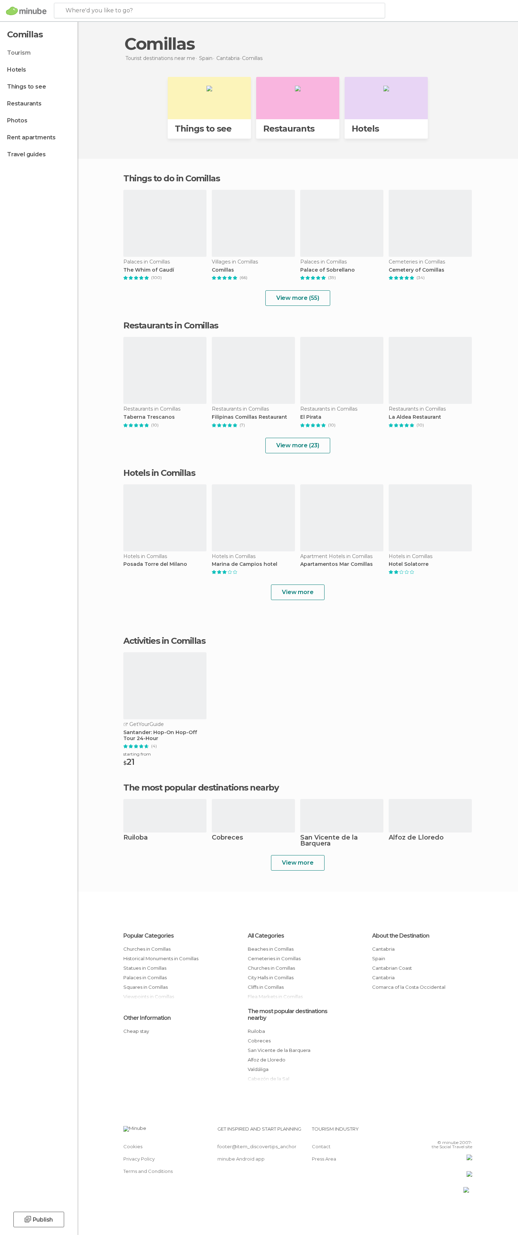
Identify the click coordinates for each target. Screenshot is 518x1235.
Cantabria (383, 949)
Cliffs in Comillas (266, 987)
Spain (378, 958)
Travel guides (26, 154)
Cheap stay (136, 1031)
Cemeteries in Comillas (274, 958)
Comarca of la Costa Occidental (408, 987)
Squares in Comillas (145, 987)
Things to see (26, 86)
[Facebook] (432, 1131)
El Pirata (310, 417)
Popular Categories (148, 935)
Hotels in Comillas (159, 473)
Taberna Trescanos (149, 417)
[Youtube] (467, 1131)
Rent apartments (31, 137)
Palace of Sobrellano (327, 270)
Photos (17, 120)
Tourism (19, 52)
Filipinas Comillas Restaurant (249, 417)
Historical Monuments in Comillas (160, 958)
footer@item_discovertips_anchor (256, 1146)
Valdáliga (258, 1069)
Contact (321, 1146)
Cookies (132, 1146)
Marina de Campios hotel (244, 564)
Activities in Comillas (164, 641)
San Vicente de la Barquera (329, 841)
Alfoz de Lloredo (416, 838)
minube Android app (241, 1159)
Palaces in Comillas (145, 977)
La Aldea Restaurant (415, 417)
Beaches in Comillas (271, 949)
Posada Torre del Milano (155, 564)
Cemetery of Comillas (416, 270)
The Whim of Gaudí (148, 270)
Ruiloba (135, 838)
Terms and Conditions (148, 1171)
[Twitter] (443, 1131)
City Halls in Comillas (271, 977)
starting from (137, 754)
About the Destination (400, 935)
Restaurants (24, 103)
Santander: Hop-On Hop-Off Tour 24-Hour (160, 735)
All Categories (266, 935)
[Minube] (26, 11)
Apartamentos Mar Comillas (336, 564)
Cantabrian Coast (392, 968)
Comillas (223, 270)
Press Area (324, 1159)
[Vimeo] (455, 1131)
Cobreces (227, 838)
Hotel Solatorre (408, 564)
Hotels (16, 69)
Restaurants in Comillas (170, 325)
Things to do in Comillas (171, 178)
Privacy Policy (139, 1159)
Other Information (147, 1018)
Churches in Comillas (147, 949)
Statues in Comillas (144, 968)
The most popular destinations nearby (200, 787)
